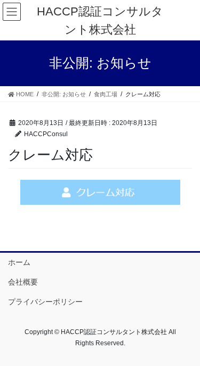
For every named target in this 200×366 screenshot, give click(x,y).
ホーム (19, 262)
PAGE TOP (185, 345)
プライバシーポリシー (45, 301)
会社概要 (23, 282)
